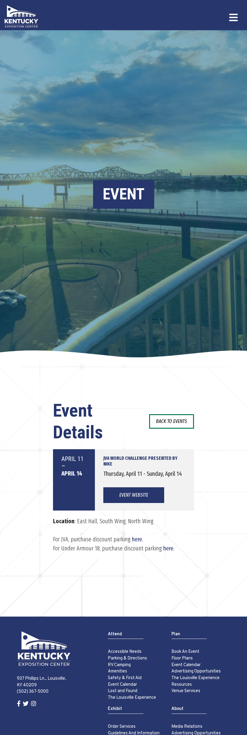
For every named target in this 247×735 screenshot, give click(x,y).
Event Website (133, 495)
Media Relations (186, 727)
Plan (175, 634)
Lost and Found (122, 691)
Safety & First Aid (125, 678)
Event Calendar (122, 685)
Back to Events (171, 421)
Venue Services (185, 691)
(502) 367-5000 (32, 692)
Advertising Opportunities (196, 671)
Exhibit (115, 709)
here (137, 539)
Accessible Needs (125, 652)
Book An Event (185, 652)
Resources (181, 685)
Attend (115, 634)
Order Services (122, 727)
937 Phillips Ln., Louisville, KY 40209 (41, 682)
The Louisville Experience (132, 698)
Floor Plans (182, 658)
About (177, 709)
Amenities (117, 671)
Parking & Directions (127, 658)
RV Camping (119, 665)
